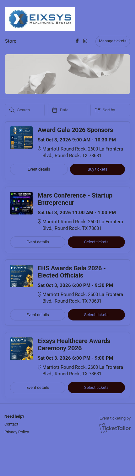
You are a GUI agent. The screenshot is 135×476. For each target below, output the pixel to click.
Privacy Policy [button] (16, 432)
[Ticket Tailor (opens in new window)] (115, 428)
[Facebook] (77, 41)
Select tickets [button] (96, 242)
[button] (16, 424)
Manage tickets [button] (113, 41)
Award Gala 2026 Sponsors (75, 130)
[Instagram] (85, 41)
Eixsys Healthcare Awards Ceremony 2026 (74, 344)
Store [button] (10, 41)
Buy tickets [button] (97, 169)
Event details (39, 169)
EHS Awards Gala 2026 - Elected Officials (72, 272)
